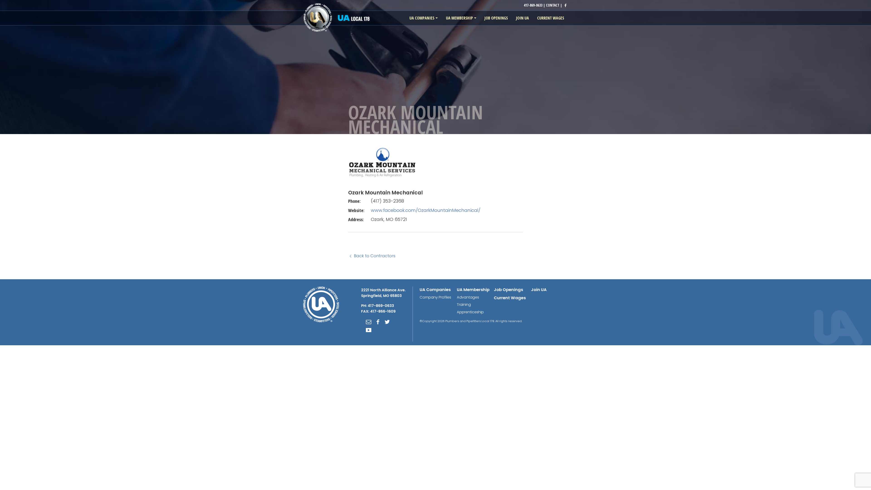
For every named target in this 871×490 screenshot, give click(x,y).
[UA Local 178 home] (338, 17)
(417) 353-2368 (387, 201)
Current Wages (510, 298)
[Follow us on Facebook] (565, 5)
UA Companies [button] (421, 18)
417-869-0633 (533, 5)
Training (464, 304)
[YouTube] (368, 330)
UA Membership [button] (459, 18)
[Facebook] (378, 322)
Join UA (539, 289)
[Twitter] (387, 322)
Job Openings (508, 289)
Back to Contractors (374, 256)
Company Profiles (435, 297)
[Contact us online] (368, 322)
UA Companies (435, 289)
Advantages (468, 297)
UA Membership (473, 289)
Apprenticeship (470, 312)
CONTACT (552, 5)
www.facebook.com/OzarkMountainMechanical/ (425, 210)
